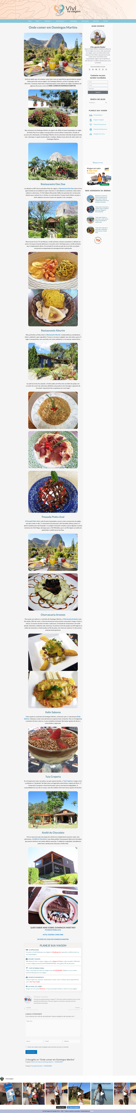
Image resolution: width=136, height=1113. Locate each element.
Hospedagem (73, 21)
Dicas (37, 21)
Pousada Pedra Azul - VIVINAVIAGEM (41, 1066)
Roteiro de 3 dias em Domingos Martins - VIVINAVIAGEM (47, 1062)
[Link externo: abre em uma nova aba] (98, 162)
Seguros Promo (57, 961)
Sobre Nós (96, 21)
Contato (105, 21)
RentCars (43, 989)
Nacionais (47, 21)
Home (29, 21)
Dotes (92, 1111)
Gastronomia (85, 21)
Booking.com (57, 952)
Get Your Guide (35, 982)
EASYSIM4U (58, 970)
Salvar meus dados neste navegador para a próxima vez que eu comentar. (48, 1047)
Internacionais (60, 21)
